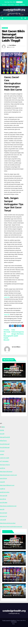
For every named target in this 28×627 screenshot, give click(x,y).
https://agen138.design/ (6, 471)
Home (13, 623)
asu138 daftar (3, 502)
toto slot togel (3, 512)
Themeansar (14, 621)
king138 (2, 433)
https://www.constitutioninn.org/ (8, 506)
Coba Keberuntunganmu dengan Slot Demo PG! (14, 593)
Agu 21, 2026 (8, 546)
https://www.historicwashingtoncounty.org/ (11, 526)
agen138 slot (3, 478)
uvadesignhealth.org (14, 9)
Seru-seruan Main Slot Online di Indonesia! (13, 371)
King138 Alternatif (4, 444)
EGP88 (2, 430)
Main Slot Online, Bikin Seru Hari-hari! (13, 406)
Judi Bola (17, 4)
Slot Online (4, 4)
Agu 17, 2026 (8, 579)
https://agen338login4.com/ (7, 485)
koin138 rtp (3, 499)
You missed (7, 531)
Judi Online (22, 4)
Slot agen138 (3, 495)
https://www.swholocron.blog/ (7, 523)
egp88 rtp (2, 488)
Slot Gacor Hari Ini (5, 464)
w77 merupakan (4, 461)
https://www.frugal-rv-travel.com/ (8, 475)
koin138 (2, 509)
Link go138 (3, 519)
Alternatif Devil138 (5, 437)
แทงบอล (2, 451)
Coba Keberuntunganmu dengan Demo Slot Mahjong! (12, 391)
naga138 (2, 482)
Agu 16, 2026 (8, 595)
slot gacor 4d (3, 516)
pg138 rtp (2, 468)
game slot (6, 297)
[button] (21, 18)
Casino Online (11, 4)
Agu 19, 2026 (8, 563)
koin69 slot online (4, 492)
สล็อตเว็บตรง (3, 440)
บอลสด (2, 454)
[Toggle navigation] (25, 18)
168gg (3, 427)
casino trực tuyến (4, 457)
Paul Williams (12, 45)
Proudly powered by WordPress (9, 620)
